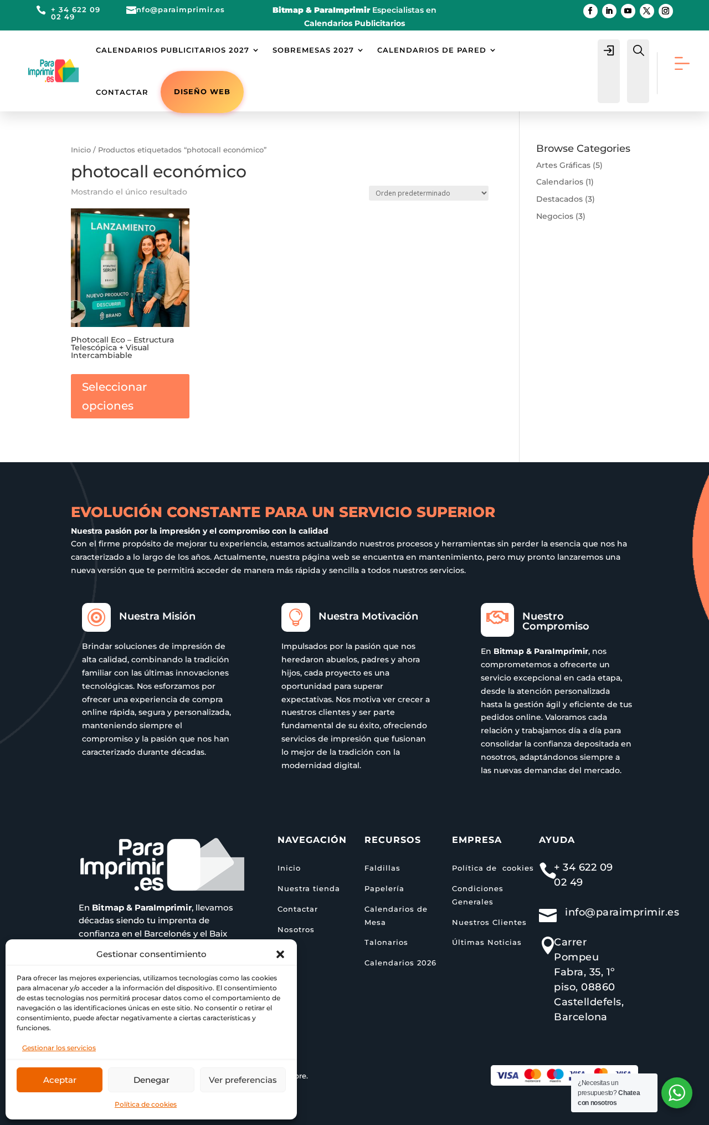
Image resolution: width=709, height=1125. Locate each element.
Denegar (151, 1080)
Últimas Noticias (487, 942)
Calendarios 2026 (400, 962)
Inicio (81, 150)
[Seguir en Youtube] (628, 11)
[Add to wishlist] (177, 220)
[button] (280, 954)
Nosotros (296, 929)
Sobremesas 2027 (313, 49)
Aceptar (59, 1080)
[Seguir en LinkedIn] (609, 11)
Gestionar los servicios (59, 1048)
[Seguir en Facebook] (590, 11)
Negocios (554, 216)
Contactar (122, 92)
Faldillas (382, 867)
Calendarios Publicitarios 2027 (172, 49)
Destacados (559, 199)
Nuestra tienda (309, 888)
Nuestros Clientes (489, 922)
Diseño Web (202, 91)
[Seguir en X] (647, 11)
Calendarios (559, 182)
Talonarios (386, 942)
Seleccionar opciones (114, 396)
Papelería (384, 888)
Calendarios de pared (431, 49)
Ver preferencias (243, 1080)
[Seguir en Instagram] (666, 11)
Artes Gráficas (563, 165)
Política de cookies (146, 1104)
